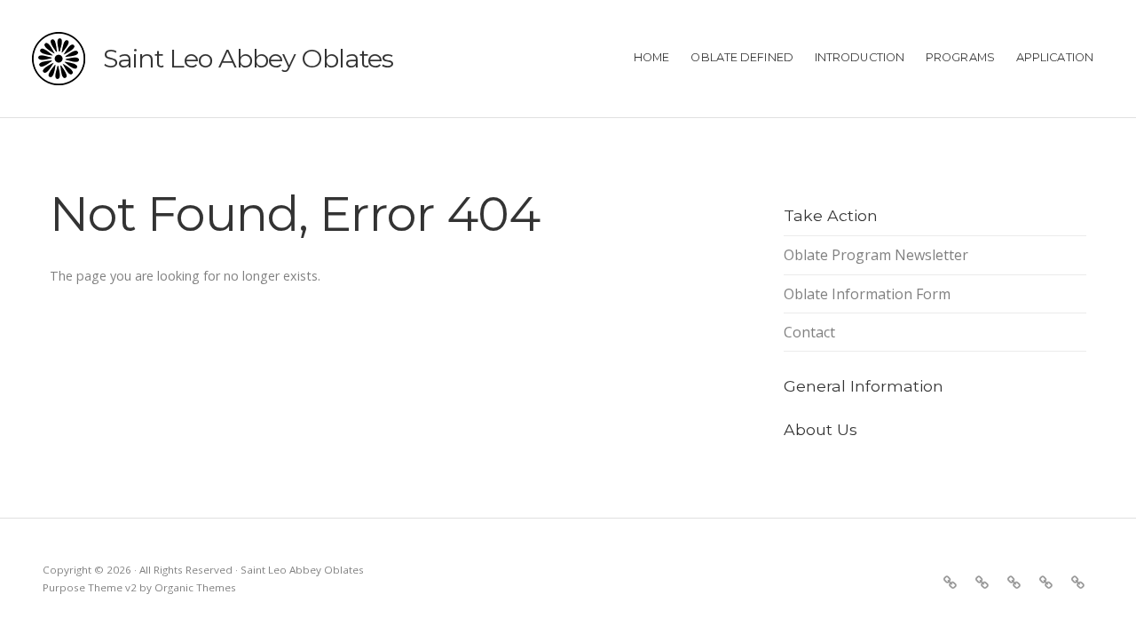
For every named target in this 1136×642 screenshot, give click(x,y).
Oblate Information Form (867, 294)
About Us (820, 429)
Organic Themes (195, 587)
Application (1054, 57)
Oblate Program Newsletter (876, 255)
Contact (809, 332)
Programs (960, 57)
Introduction (859, 57)
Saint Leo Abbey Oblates (248, 58)
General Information (863, 385)
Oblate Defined (741, 57)
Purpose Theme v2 (90, 587)
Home (651, 57)
